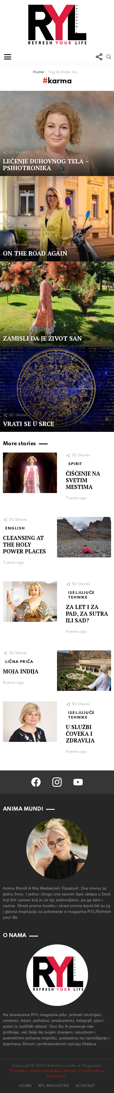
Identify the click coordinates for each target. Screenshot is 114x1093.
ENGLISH (15, 528)
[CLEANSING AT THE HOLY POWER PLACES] (84, 537)
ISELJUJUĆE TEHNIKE (81, 595)
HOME (25, 1086)
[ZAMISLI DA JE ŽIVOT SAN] (57, 304)
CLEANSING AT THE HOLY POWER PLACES (24, 544)
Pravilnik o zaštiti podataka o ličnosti (43, 1071)
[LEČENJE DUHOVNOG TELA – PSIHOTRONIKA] (57, 133)
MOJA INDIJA (21, 671)
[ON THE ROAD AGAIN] (57, 218)
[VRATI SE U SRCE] (57, 389)
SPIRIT (75, 464)
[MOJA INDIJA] (84, 670)
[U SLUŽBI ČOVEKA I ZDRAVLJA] (30, 721)
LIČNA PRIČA (19, 662)
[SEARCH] (108, 56)
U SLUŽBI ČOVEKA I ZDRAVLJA (80, 733)
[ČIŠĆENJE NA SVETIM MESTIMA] (30, 473)
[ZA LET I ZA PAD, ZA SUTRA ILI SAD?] (30, 601)
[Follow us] (98, 57)
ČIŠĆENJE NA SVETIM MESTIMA (83, 480)
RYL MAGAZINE (53, 1086)
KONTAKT (85, 1086)
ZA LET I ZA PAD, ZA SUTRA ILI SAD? (87, 613)
